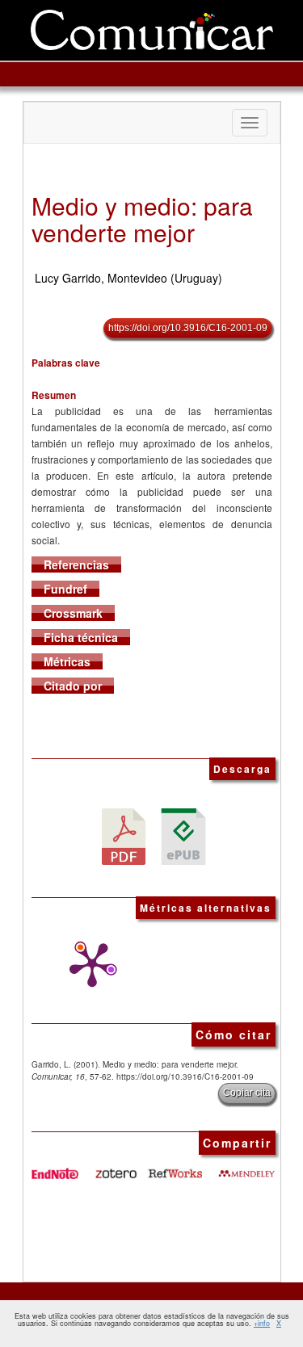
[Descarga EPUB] (183, 835)
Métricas (67, 661)
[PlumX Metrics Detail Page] (88, 965)
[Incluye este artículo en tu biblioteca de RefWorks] (174, 1167)
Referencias (76, 564)
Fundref (65, 589)
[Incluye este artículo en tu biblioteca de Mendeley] (246, 1167)
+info (262, 1323)
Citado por (73, 686)
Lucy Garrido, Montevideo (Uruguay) (128, 278)
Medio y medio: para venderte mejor (142, 219)
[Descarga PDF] (123, 835)
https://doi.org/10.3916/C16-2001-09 (187, 328)
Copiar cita (247, 1092)
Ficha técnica (81, 637)
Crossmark (73, 613)
